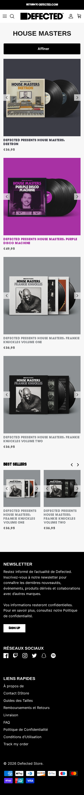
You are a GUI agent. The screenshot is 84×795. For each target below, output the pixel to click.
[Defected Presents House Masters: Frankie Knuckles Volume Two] (42, 394)
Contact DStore (16, 693)
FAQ (6, 722)
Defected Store (29, 763)
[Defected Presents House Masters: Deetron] (42, 97)
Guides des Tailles (18, 700)
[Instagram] (24, 655)
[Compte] (70, 16)
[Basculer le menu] (4, 16)
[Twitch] (15, 655)
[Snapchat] (43, 655)
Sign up (14, 628)
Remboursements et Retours (26, 707)
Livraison (10, 715)
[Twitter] (34, 655)
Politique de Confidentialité (25, 729)
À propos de (13, 686)
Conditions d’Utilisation (22, 737)
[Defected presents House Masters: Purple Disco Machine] (42, 196)
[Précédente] (6, 97)
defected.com (48, 4)
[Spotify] (53, 655)
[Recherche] (14, 16)
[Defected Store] (42, 16)
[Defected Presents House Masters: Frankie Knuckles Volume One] (42, 295)
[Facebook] (5, 655)
